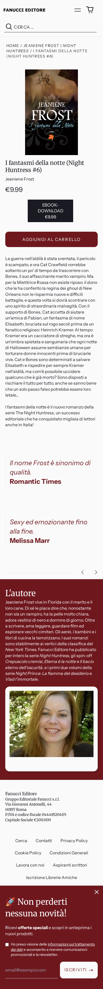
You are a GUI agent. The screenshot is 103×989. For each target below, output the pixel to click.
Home (12, 45)
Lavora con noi (30, 865)
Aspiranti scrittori (70, 865)
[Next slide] (96, 572)
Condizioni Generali (69, 852)
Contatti (44, 840)
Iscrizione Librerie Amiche (51, 877)
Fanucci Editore (21, 793)
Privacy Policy (74, 840)
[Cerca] (9, 27)
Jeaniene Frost (19, 179)
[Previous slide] (82, 572)
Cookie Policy (28, 852)
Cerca (21, 840)
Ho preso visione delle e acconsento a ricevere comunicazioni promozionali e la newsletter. (53, 949)
